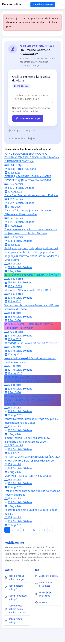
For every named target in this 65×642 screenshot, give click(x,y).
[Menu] (60, 4)
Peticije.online (11, 4)
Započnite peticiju (43, 4)
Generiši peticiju (30, 118)
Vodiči (8, 570)
